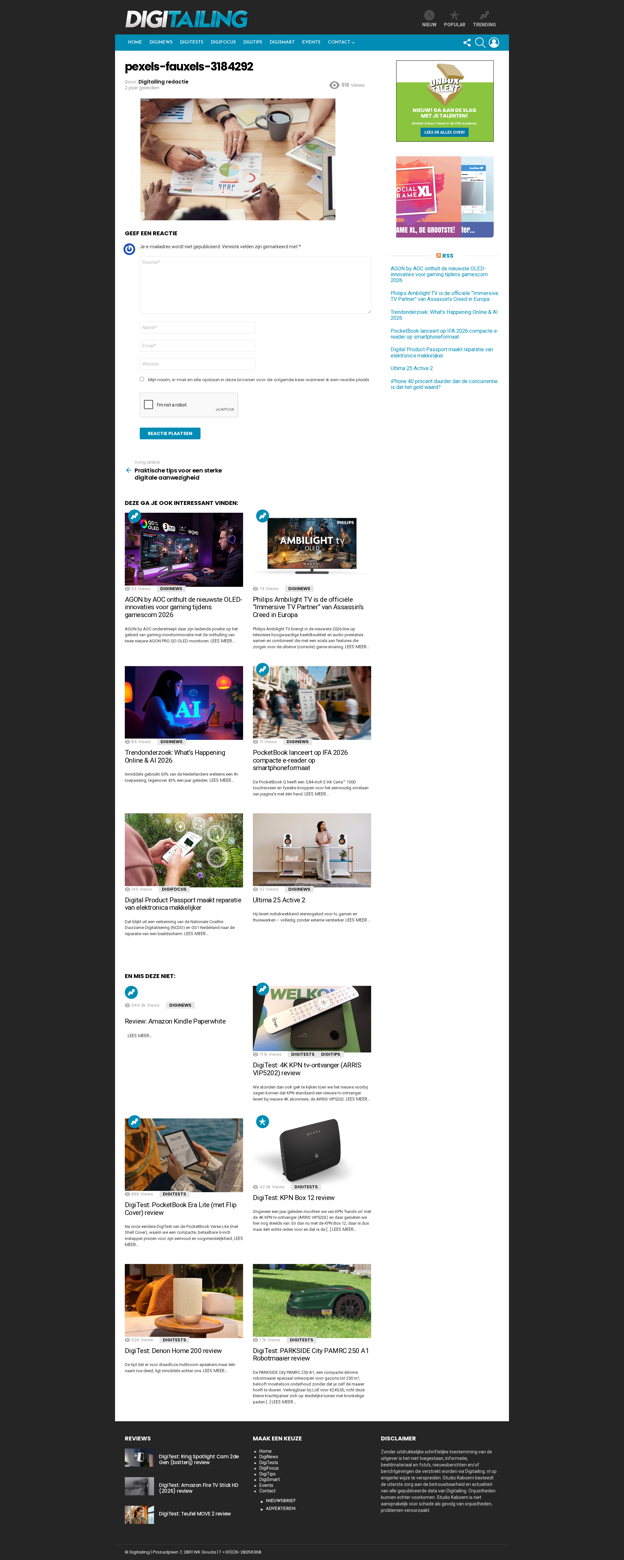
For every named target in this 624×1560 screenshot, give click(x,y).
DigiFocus (223, 42)
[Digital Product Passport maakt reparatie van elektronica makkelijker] (184, 850)
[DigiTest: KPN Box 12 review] (312, 1151)
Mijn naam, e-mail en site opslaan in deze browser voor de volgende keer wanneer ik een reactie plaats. (259, 379)
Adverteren (280, 1509)
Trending (134, 515)
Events (311, 42)
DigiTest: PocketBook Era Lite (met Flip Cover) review (181, 1209)
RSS (447, 255)
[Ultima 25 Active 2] (312, 850)
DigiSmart (282, 42)
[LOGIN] (494, 42)
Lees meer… (223, 641)
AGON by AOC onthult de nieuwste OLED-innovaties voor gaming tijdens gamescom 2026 (183, 607)
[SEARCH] (480, 42)
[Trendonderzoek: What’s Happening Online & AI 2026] (184, 703)
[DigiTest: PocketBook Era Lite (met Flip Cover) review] (184, 1155)
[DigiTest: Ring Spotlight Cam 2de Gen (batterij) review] (139, 1458)
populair (262, 1121)
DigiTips (252, 42)
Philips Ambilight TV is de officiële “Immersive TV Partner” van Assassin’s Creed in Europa (308, 607)
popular (454, 24)
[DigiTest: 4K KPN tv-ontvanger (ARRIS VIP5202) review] (312, 1019)
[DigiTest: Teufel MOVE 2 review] (139, 1515)
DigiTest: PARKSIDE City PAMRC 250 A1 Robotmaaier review (311, 1354)
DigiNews (161, 42)
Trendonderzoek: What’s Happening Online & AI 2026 (175, 756)
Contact (339, 42)
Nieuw (429, 24)
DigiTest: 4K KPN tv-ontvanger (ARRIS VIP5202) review (307, 1069)
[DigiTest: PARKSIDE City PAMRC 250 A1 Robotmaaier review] (312, 1301)
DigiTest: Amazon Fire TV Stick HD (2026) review (199, 1488)
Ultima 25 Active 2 (279, 900)
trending (484, 24)
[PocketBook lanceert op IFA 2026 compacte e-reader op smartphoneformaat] (312, 703)
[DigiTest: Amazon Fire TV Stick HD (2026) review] (139, 1486)
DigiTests (191, 42)
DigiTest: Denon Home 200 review (173, 1351)
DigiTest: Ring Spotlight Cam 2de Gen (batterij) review (199, 1459)
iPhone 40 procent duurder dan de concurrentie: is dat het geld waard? (445, 384)
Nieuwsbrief (281, 1501)
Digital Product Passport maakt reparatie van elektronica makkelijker (183, 904)
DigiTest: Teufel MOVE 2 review (195, 1513)
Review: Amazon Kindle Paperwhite (175, 1021)
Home (135, 42)
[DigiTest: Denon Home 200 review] (184, 1301)
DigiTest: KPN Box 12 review (294, 1198)
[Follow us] (467, 42)
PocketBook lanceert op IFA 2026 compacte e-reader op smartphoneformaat (300, 760)
